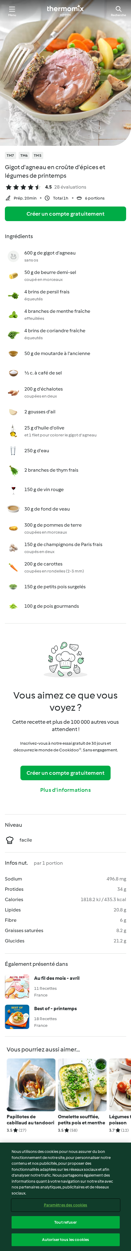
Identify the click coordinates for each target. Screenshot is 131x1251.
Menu (12, 15)
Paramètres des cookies (65, 1205)
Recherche (118, 15)
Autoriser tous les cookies (65, 1239)
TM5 (37, 155)
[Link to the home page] (65, 11)
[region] (65, 1197)
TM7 (10, 155)
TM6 (24, 155)
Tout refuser (65, 1222)
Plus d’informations (65, 790)
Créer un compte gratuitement (66, 213)
